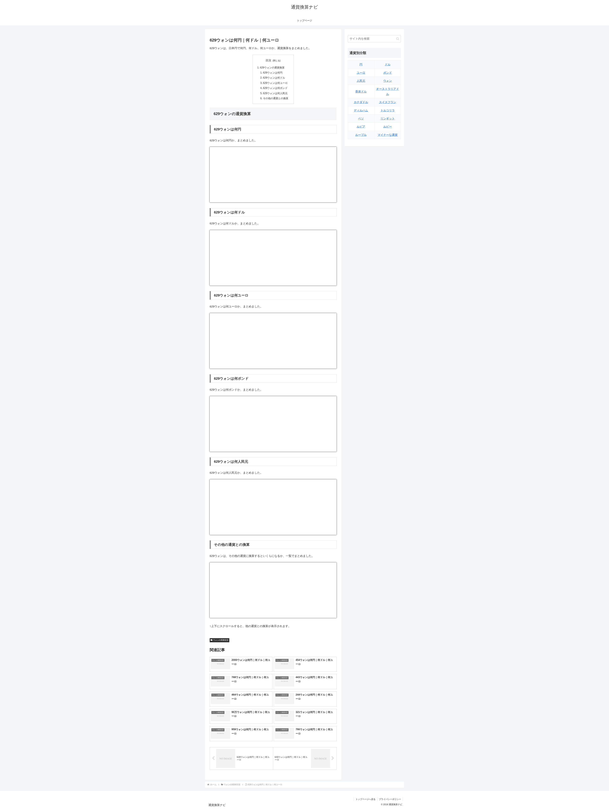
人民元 (361, 80)
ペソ (361, 118)
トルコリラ (387, 110)
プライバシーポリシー (390, 799)
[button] (397, 39)
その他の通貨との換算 (275, 98)
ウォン (387, 80)
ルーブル (361, 134)
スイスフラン (387, 102)
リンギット (387, 118)
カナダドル (361, 102)
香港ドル (361, 91)
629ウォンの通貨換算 (272, 67)
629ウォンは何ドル (274, 77)
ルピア (361, 126)
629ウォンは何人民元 (275, 93)
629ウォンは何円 (272, 72)
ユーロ (361, 72)
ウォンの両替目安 (220, 640)
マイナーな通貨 (388, 134)
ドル (387, 64)
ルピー (387, 126)
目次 (268, 60)
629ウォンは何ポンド (275, 88)
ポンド (387, 72)
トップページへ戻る (366, 799)
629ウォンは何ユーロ (275, 82)
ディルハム (361, 110)
